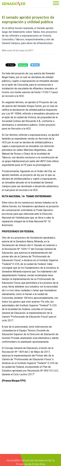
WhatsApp (23, 65)
